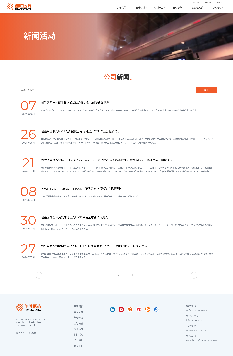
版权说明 (20, 332)
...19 (132, 275)
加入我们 (196, 2)
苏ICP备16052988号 (25, 325)
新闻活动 (217, 7)
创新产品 (158, 7)
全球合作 (177, 7)
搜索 (206, 90)
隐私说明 (32, 332)
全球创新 (140, 7)
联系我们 (208, 2)
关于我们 (121, 7)
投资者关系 (197, 7)
